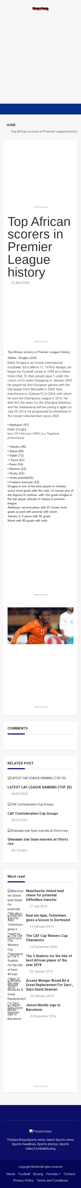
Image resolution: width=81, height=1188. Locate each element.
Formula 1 (53, 1174)
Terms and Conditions (52, 1180)
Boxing (38, 1174)
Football (24, 1174)
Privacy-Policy (23, 1180)
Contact (69, 1174)
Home (10, 1174)
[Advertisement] (40, 57)
